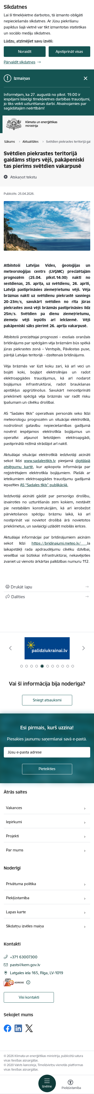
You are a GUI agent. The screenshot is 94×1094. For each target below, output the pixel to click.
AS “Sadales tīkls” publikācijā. (44, 484)
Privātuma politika (21, 883)
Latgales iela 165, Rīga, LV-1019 (36, 972)
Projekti (12, 836)
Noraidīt (24, 51)
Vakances (14, 807)
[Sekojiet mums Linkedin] (18, 1028)
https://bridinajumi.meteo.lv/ (59, 543)
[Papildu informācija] (28, 982)
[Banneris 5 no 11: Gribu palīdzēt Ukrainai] (47, 648)
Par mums (14, 850)
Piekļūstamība (17, 897)
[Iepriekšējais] (10, 648)
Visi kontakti (29, 997)
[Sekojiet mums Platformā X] (29, 1028)
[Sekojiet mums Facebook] (7, 1028)
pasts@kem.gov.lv (25, 964)
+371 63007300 (23, 957)
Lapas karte (16, 912)
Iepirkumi (14, 821)
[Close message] (85, 78)
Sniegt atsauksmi (47, 700)
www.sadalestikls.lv (40, 460)
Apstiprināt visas (69, 51)
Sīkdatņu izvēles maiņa (25, 926)
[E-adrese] (14, 982)
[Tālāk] (83, 648)
